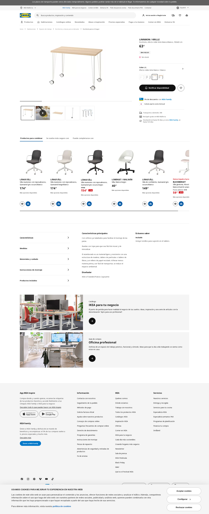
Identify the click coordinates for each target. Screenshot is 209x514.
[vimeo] (40, 479)
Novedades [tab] (80, 22)
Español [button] (183, 8)
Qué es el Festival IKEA (124, 472)
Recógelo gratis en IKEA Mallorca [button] (154, 117)
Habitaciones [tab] (46, 22)
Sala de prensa (121, 453)
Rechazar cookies (184, 507)
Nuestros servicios (160, 398)
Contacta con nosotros (86, 398)
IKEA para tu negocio (79, 8)
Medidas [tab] (23, 248)
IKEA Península (121, 458)
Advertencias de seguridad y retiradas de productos (93, 450)
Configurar (182, 499)
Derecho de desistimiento (87, 430)
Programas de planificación (164, 421)
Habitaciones (31, 29)
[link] (142, 77)
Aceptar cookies (183, 491)
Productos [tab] (28, 22)
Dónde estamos (121, 403)
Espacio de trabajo (45, 29)
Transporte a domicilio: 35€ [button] (152, 113)
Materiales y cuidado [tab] (29, 259)
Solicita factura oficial (85, 412)
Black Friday (120, 462)
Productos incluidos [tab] (28, 280)
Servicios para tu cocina (162, 407)
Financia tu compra (160, 426)
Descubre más (25, 438)
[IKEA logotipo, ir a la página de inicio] (25, 15)
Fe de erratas (82, 456)
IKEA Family (66, 8)
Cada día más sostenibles (125, 439)
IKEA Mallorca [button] (28, 8)
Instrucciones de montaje (87, 439)
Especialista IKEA (160, 412)
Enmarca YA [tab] (170, 22)
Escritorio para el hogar (91, 29)
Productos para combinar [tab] (31, 138)
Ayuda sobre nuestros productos (90, 417)
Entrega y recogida (160, 403)
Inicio (21, 29)
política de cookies (62, 506)
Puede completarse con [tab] (83, 138)
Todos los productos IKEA (125, 412)
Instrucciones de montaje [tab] (31, 270)
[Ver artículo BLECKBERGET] (187, 162)
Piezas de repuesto (84, 444)
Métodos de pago (84, 407)
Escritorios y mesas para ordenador (67, 29)
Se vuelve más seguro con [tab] (57, 138)
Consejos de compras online (88, 421)
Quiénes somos (121, 398)
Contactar (148, 8)
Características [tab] (26, 237)
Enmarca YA (104, 8)
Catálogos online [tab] (63, 22)
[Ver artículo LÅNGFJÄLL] (34, 162)
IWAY (117, 467)
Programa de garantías (86, 435)
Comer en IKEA (93, 8)
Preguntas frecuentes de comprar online (93, 426)
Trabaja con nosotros (123, 407)
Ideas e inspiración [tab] (96, 22)
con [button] (158, 99)
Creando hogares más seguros (127, 444)
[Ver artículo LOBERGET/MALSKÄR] (126, 162)
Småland (156, 430)
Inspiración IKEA (121, 421)
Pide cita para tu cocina (118, 8)
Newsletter (119, 449)
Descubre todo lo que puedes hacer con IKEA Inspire (40, 407)
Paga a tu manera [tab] (136, 22)
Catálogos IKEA (121, 417)
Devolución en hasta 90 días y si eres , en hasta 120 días (161, 121)
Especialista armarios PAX (163, 417)
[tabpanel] (135, 256)
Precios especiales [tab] (117, 22)
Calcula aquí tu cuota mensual (154, 104)
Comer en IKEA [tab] (154, 22)
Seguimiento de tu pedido (87, 403)
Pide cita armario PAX (135, 8)
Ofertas (118, 426)
